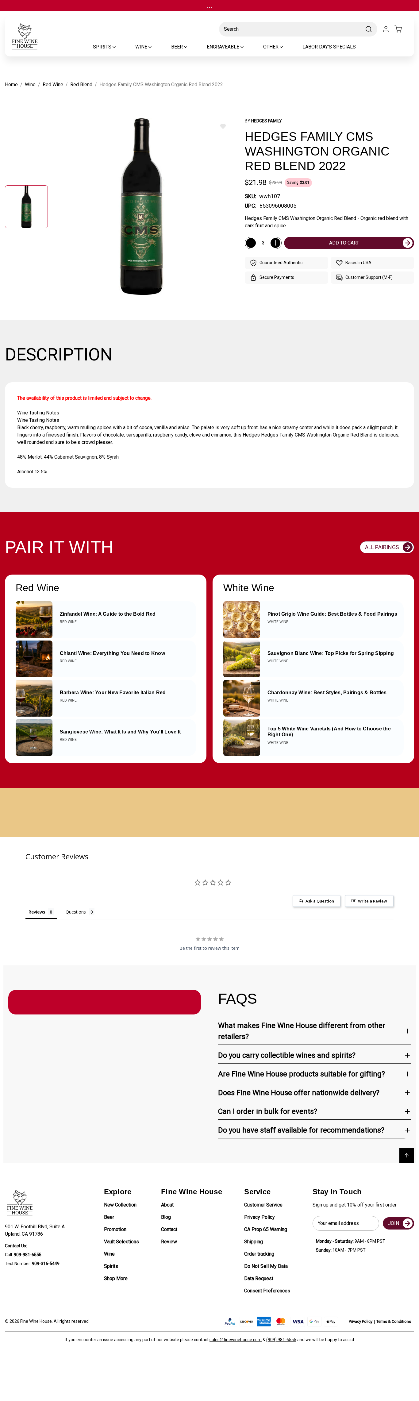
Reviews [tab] (37, 912)
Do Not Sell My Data (266, 1266)
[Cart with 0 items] (401, 29)
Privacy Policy (259, 1217)
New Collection (120, 1205)
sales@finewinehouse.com (236, 1339)
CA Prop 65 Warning (265, 1229)
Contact (169, 1229)
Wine (109, 1254)
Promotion (115, 1229)
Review (169, 1242)
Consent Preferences (267, 1291)
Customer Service (263, 1205)
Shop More (116, 1278)
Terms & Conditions (393, 1321)
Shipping (253, 1242)
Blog (166, 1217)
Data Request (258, 1278)
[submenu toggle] (119, 47)
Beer (109, 1217)
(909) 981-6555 (281, 1339)
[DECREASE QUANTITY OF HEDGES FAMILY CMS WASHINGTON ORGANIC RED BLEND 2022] (251, 243)
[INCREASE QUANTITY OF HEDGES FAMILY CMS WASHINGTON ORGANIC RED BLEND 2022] (275, 243)
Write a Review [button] (372, 901)
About (167, 1205)
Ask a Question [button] (320, 901)
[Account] (386, 29)
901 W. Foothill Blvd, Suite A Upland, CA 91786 (36, 1230)
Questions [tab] (76, 912)
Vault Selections (121, 1242)
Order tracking (259, 1254)
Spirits (111, 1266)
